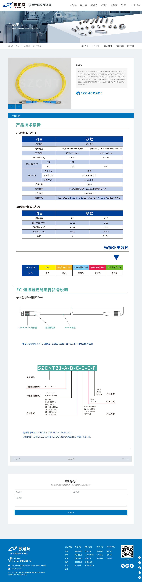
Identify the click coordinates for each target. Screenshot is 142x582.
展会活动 (100, 558)
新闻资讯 (93, 5)
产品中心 (73, 5)
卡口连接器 (120, 46)
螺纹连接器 (108, 46)
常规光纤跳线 (36, 46)
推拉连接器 (85, 46)
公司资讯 (100, 551)
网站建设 (28, 574)
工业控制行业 (89, 555)
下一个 (125, 459)
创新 (66, 555)
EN (125, 5)
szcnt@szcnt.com (16, 569)
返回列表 (71, 459)
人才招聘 (109, 558)
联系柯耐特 (111, 547)
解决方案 (83, 5)
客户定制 (130, 46)
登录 (138, 5)
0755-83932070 (22, 560)
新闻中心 (100, 547)
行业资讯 (100, 555)
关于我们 (104, 5)
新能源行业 (88, 562)
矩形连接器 (97, 46)
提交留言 (71, 512)
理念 (66, 551)
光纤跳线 (27, 46)
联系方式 (109, 551)
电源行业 (88, 558)
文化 (66, 569)
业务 (66, 558)
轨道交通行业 (89, 565)
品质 (66, 562)
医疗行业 (88, 551)
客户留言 (109, 555)
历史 (66, 565)
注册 (133, 5)
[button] (11, 106)
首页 (11, 46)
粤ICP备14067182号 (14, 574)
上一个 (17, 459)
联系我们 (114, 5)
